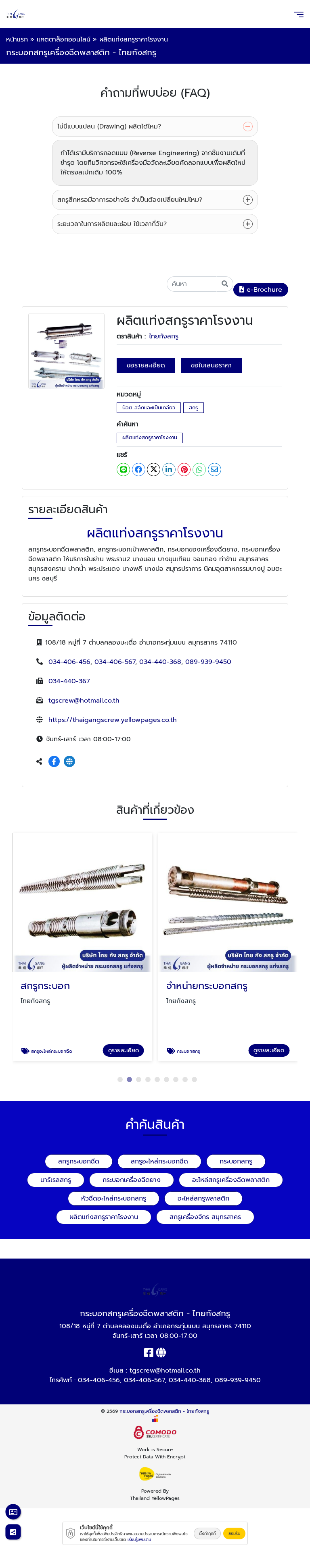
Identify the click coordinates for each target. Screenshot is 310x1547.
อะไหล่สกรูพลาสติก (203, 1198)
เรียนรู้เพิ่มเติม (139, 1540)
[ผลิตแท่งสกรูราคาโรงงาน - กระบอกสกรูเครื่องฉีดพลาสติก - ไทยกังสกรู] (66, 351)
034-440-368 (160, 662)
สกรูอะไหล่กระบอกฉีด (159, 1161)
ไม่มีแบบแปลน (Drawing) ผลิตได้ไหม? (109, 126)
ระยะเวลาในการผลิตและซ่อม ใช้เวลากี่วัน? (112, 224)
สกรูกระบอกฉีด (78, 1161)
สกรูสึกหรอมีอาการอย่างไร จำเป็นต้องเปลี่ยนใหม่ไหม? (129, 200)
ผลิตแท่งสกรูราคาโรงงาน (149, 437)
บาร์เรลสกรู (55, 1180)
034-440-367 (69, 681)
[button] (120, 1079)
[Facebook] (54, 762)
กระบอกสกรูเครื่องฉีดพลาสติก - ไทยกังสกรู (164, 1411)
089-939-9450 (208, 662)
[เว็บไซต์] (69, 762)
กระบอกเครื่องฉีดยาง (132, 1180)
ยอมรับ (234, 1533)
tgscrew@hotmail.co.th (83, 700)
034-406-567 (114, 662)
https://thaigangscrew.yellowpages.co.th (112, 720)
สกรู (193, 407)
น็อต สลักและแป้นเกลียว (148, 407)
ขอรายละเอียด (146, 365)
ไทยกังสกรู (163, 336)
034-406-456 (69, 662)
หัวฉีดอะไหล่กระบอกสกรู (113, 1198)
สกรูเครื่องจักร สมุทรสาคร (205, 1217)
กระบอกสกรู (236, 1161)
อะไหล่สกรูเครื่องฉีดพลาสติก (231, 1180)
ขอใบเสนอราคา (211, 365)
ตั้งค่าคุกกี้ (207, 1533)
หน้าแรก (17, 39)
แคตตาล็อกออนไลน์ (63, 39)
